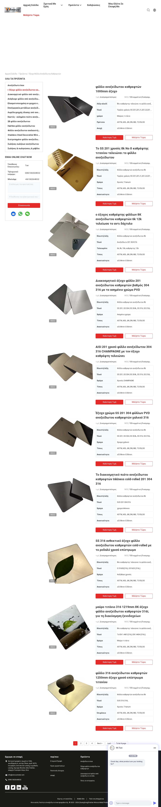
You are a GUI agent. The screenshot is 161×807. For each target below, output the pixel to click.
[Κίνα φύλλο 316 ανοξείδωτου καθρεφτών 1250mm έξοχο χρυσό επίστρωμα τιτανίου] (70, 693)
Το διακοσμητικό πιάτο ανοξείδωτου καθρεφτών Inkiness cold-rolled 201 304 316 (124, 479)
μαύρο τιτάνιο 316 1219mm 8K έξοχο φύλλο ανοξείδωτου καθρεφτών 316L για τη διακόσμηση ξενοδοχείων (122, 611)
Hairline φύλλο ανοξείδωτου (21, 126)
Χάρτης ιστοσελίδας (64, 799)
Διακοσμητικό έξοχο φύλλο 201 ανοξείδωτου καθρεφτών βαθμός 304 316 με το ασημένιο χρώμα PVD (122, 285)
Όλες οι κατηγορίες (87, 781)
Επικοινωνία (24, 205)
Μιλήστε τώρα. (139, 137)
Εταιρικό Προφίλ (56, 761)
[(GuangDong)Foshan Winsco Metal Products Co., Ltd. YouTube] (25, 787)
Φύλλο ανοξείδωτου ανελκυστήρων (24, 130)
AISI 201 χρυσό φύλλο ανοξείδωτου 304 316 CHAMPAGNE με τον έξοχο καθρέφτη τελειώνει (124, 351)
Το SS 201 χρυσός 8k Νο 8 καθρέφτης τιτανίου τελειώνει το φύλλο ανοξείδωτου (122, 153)
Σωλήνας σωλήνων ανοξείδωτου (23, 144)
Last (109, 743)
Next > (99, 743)
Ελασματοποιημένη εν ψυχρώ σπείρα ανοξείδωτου (24, 103)
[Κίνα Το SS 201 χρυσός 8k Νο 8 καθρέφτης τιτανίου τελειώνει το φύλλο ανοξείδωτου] (70, 169)
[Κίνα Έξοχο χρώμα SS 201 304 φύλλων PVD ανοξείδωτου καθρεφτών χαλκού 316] (70, 433)
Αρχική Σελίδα (11, 74)
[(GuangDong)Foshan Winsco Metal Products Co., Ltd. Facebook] (7, 787)
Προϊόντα (23, 74)
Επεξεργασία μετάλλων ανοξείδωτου (24, 108)
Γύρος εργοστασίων (57, 766)
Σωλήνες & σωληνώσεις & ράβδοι (24, 148)
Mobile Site (80, 799)
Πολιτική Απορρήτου (96, 799)
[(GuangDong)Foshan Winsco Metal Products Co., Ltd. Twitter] (13, 787)
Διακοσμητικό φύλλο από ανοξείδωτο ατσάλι (24, 94)
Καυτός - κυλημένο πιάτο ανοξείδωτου (24, 117)
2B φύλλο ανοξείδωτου (19, 121)
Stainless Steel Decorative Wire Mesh (24, 135)
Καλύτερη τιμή (109, 137)
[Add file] (111, 803)
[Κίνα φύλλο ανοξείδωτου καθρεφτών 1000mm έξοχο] (70, 107)
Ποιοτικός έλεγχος (57, 771)
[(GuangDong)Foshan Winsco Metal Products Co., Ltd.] (12, 10)
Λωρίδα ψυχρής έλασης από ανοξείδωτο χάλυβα (24, 112)
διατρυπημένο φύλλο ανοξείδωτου (24, 139)
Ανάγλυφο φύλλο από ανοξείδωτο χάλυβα (24, 99)
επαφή (52, 775)
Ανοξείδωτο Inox (16, 85)
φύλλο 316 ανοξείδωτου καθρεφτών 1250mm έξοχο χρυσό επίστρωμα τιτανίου (121, 677)
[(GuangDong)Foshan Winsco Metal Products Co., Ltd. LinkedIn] (19, 787)
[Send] (155, 803)
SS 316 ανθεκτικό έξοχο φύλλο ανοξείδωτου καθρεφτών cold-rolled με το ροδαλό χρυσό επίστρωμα (123, 545)
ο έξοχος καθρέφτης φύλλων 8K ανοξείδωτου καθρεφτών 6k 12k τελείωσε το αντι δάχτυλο (119, 219)
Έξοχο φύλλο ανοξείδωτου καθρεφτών (24, 90)
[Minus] (154, 747)
